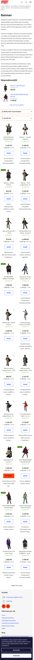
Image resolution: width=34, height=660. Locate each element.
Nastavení (16, 650)
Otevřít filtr (7, 118)
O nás (3, 615)
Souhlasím (16, 656)
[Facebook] (4, 606)
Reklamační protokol (8, 626)
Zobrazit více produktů (16, 105)
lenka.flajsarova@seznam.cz (14, 597)
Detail (9, 153)
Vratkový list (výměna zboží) (10, 623)
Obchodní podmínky (8, 618)
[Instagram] (8, 606)
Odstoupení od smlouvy (9, 621)
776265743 (9, 601)
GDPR (3, 629)
